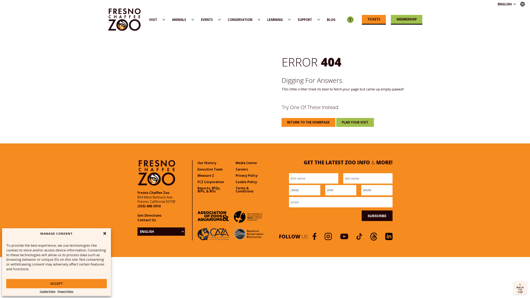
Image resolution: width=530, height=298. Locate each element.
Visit (153, 20)
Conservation (240, 20)
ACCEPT (56, 284)
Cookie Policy (47, 291)
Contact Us (146, 220)
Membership (407, 19)
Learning (275, 20)
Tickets (373, 19)
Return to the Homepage (308, 122)
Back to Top (520, 289)
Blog (331, 20)
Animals (179, 20)
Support (305, 20)
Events (207, 20)
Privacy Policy (65, 291)
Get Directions (149, 215)
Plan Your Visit (355, 122)
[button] (105, 233)
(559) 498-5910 (149, 206)
